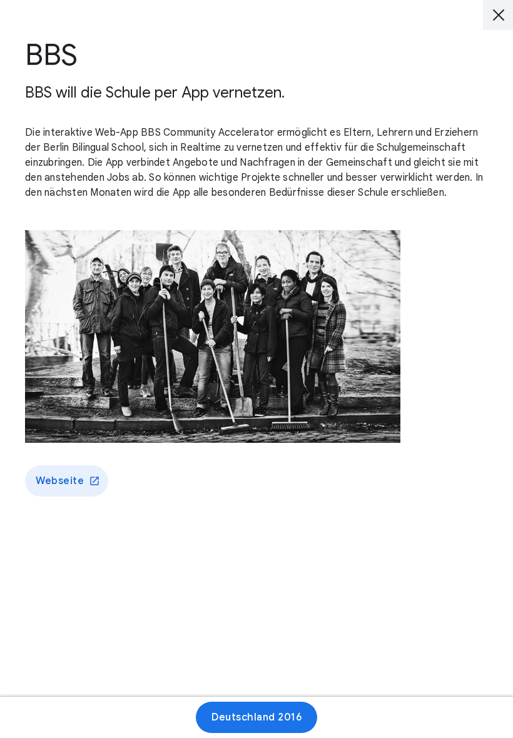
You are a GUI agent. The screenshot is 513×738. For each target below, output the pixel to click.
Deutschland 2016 (256, 717)
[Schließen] (498, 15)
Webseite (60, 481)
